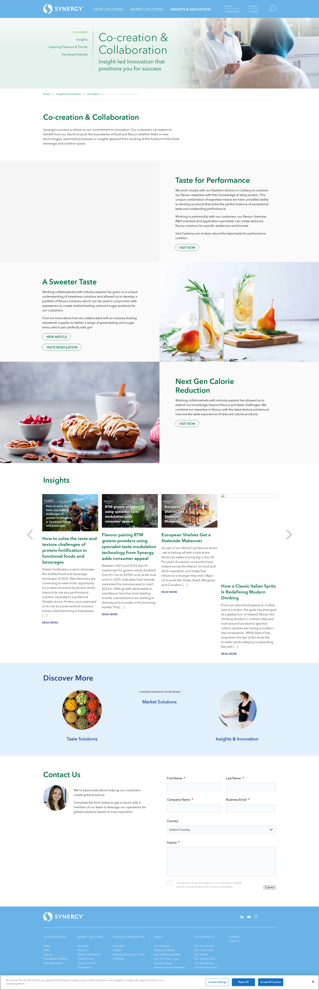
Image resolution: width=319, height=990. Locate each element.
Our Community (203, 950)
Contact (253, 11)
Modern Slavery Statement (169, 967)
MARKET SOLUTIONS (90, 937)
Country (172, 821)
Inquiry (173, 842)
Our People (201, 954)
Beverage (83, 946)
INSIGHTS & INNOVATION (129, 937)
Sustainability (232, 11)
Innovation (80, 32)
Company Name (180, 800)
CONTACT (234, 941)
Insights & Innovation (190, 9)
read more (50, 623)
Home (46, 94)
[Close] (313, 982)
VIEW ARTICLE (56, 337)
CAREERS (233, 937)
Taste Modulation (62, 347)
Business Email (238, 800)
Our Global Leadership (167, 954)
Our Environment (204, 946)
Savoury (48, 954)
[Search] (267, 9)
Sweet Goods (85, 959)
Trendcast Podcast (74, 54)
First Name (176, 778)
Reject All (243, 982)
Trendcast (118, 959)
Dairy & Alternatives (89, 954)
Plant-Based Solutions (55, 959)
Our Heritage (161, 946)
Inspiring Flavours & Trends (68, 47)
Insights (82, 39)
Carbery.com (191, 233)
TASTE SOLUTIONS (54, 937)
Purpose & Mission (165, 950)
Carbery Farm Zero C (206, 967)
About (228, 6)
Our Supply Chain (204, 959)
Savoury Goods (87, 963)
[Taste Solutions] (82, 728)
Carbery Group (163, 963)
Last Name (235, 778)
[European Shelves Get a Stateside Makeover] (189, 511)
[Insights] (237, 728)
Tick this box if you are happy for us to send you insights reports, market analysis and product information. (209, 885)
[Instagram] (255, 917)
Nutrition (83, 950)
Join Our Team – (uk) (166, 959)
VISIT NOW (187, 247)
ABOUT (158, 937)
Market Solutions (146, 9)
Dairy (46, 950)
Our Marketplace (204, 963)
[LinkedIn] (242, 917)
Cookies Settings (217, 982)
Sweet (46, 946)
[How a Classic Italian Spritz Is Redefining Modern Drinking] (249, 536)
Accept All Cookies (270, 982)
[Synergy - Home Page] (57, 9)
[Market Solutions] (159, 691)
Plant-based (84, 967)
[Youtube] (249, 917)
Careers (253, 6)
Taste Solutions (108, 9)
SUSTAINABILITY (204, 937)
